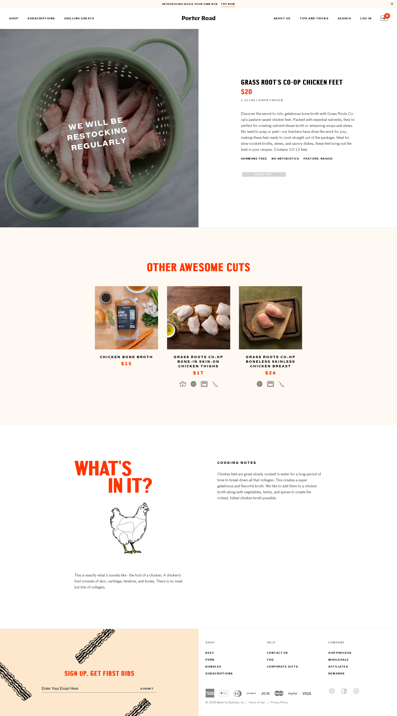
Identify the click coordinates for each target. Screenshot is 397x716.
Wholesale (338, 660)
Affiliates (338, 667)
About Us (282, 18)
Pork (210, 660)
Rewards (336, 674)
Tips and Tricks (314, 18)
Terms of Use (257, 702)
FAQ (270, 660)
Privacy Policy (279, 702)
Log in (365, 18)
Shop (13, 18)
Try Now (228, 4)
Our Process (340, 653)
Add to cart (126, 375)
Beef (209, 653)
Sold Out (264, 174)
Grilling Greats (79, 18)
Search (344, 18)
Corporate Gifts (282, 667)
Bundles (213, 667)
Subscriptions (219, 674)
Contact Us (277, 653)
